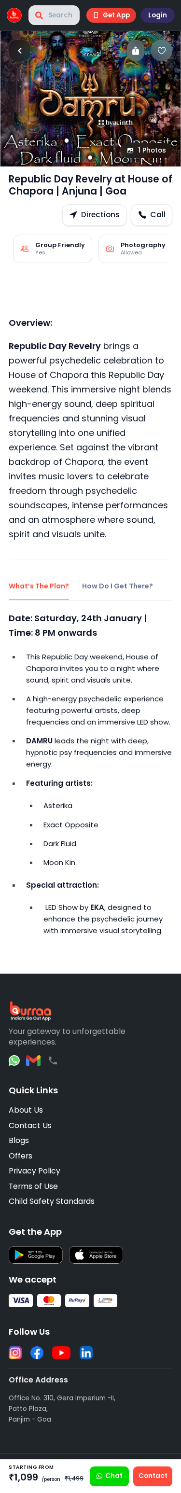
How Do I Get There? (117, 586)
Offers (20, 1155)
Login (157, 15)
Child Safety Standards (52, 1201)
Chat (114, 1475)
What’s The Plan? (39, 586)
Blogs (19, 1140)
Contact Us (30, 1125)
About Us (26, 1110)
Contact (153, 1475)
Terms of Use (33, 1186)
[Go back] (19, 50)
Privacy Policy (34, 1170)
